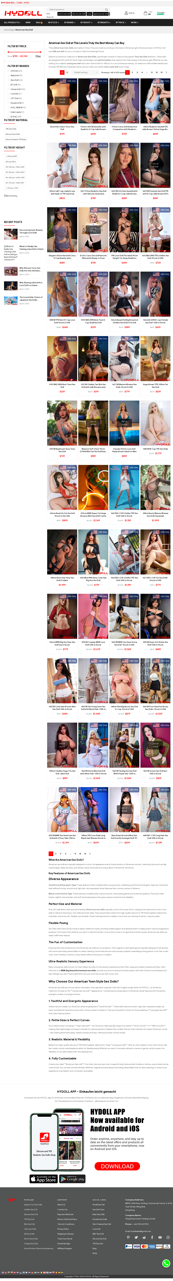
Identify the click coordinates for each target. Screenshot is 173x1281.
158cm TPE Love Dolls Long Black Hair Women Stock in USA (93, 836)
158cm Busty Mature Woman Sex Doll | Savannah (155, 514)
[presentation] (45, 13)
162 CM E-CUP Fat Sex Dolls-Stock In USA (155, 579)
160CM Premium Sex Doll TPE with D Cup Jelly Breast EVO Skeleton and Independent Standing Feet (155, 192)
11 (152, 72)
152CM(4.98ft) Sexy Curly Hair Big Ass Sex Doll (93, 579)
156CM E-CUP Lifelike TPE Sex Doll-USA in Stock (124, 514)
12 (157, 72)
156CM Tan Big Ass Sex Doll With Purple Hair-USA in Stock (124, 772)
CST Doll (14, 98)
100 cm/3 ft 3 (11, 162)
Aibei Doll (15, 75)
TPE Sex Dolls (11, 129)
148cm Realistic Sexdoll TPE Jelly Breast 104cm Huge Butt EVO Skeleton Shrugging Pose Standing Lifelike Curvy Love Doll (155, 128)
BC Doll (14, 85)
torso (75, 14)
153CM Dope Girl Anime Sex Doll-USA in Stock (155, 643)
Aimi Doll (14, 80)
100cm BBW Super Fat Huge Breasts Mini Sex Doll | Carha (93, 514)
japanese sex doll (86, 14)
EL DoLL (14, 116)
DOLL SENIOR (16, 107)
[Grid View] (62, 72)
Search (106, 9)
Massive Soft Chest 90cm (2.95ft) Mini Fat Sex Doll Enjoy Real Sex (93, 450)
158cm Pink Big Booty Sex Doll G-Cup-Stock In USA (124, 707)
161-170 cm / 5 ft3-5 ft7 (15, 183)
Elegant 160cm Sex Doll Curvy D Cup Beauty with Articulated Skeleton (62, 257)
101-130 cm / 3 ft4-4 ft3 (15, 167)
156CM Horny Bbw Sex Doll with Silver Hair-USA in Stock (93, 772)
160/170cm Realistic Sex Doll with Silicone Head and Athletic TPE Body (93, 192)
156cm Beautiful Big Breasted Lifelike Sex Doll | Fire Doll (124, 321)
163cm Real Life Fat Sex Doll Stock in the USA (62, 514)
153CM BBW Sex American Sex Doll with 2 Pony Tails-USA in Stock (62, 836)
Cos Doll (14, 94)
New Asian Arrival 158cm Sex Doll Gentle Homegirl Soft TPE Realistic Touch (124, 836)
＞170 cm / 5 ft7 (12, 188)
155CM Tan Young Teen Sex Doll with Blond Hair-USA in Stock (93, 708)
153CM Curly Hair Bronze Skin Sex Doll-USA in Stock (62, 707)
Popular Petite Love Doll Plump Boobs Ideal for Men (124, 450)
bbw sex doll (101, 14)
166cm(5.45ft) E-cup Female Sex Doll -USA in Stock (155, 321)
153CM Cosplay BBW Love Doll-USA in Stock (93, 643)
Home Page (9, 30)
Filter (38, 56)
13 (161, 72)
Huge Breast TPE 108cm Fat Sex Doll (155, 385)
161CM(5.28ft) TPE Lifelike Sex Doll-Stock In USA (155, 256)
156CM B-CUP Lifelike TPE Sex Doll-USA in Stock (124, 579)
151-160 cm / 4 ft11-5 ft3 (15, 177)
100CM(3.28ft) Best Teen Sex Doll (62, 385)
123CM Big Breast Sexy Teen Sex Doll (62, 450)
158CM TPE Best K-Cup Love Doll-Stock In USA (62, 321)
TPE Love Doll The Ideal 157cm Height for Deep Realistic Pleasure (124, 257)
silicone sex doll (64, 14)
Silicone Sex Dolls (13, 134)
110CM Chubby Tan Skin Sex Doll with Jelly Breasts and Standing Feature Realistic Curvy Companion (93, 385)
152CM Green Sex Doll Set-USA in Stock (155, 772)
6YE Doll (14, 71)
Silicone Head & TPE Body (16, 139)
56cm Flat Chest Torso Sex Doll (62, 128)
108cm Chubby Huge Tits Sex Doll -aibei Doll (62, 772)
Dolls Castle (16, 112)
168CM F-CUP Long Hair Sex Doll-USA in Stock (155, 836)
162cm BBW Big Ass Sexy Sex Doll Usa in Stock (62, 643)
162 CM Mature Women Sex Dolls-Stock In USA (124, 385)
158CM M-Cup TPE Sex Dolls (155, 449)
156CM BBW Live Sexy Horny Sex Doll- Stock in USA (124, 643)
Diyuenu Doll (16, 103)
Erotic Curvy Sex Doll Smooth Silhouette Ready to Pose (93, 256)
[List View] (67, 72)
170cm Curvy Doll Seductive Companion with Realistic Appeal (124, 128)
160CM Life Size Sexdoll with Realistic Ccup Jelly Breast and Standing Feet (124, 192)
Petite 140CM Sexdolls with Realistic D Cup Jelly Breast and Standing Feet (93, 128)
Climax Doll (15, 89)
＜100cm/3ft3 (11, 156)
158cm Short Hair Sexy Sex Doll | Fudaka (62, 579)
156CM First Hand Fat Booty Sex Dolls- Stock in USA (155, 707)
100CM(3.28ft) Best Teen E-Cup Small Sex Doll (93, 321)
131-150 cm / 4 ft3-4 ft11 (15, 172)
